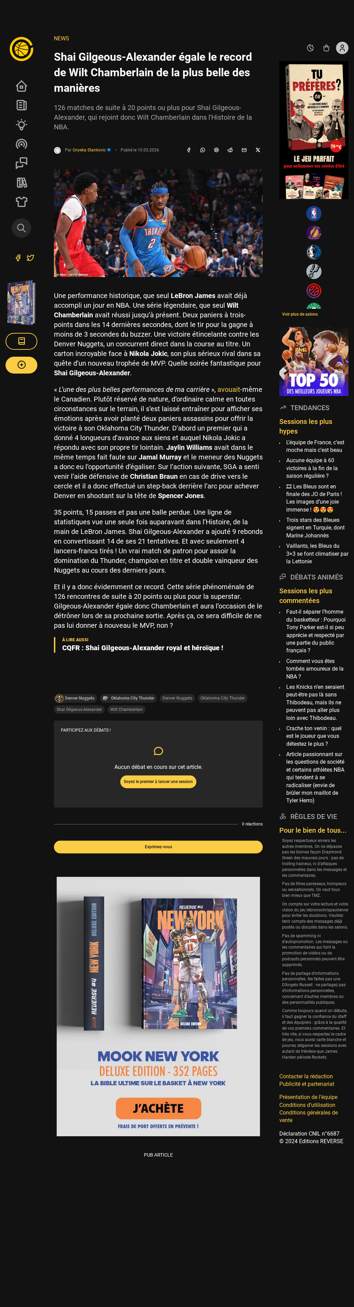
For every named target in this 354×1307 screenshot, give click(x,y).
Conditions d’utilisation (307, 1105)
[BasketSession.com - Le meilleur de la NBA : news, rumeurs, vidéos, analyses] (21, 48)
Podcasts (21, 144)
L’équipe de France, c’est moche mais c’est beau (315, 446)
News (21, 105)
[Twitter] (30, 259)
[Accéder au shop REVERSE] (326, 48)
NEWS (61, 38)
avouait (228, 389)
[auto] (310, 48)
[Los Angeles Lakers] (313, 232)
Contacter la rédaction (306, 1076)
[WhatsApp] (202, 150)
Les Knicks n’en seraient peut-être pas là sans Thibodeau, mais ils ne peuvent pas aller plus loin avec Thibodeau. (315, 702)
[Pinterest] (216, 150)
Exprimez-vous (158, 846)
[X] (258, 150)
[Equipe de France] (313, 290)
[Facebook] (189, 150)
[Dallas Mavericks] (313, 252)
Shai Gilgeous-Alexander (79, 709)
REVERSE (21, 182)
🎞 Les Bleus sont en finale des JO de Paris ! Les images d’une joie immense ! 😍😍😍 (314, 498)
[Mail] (244, 150)
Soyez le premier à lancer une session (158, 781)
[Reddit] (230, 150)
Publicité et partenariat (306, 1084)
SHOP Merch (21, 201)
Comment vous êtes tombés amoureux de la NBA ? (315, 669)
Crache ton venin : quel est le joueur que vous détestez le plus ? (314, 736)
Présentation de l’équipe (308, 1097)
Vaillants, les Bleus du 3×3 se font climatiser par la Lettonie (317, 554)
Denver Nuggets (177, 698)
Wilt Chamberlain (126, 709)
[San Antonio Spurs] (313, 271)
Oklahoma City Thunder (223, 698)
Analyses (21, 124)
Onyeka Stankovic (90, 150)
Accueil (21, 86)
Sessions (21, 163)
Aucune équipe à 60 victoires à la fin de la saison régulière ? (312, 468)
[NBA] (313, 213)
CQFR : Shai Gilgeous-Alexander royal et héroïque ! (142, 648)
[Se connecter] (342, 48)
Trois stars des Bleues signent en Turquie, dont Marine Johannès (315, 528)
